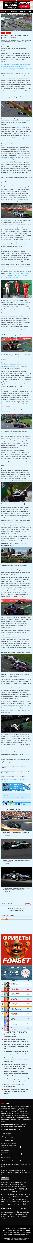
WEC (14, 1197)
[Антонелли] (7, 984)
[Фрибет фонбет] (16, 949)
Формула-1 (8, 33)
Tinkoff (14, 804)
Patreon (6, 804)
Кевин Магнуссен (8, 41)
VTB (16, 804)
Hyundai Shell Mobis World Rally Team (9, 1186)
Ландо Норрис (4, 1201)
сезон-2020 (16, 1214)
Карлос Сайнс (24, 1199)
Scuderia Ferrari (7, 40)
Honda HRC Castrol (18, 1184)
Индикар (18, 1199)
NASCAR (20, 1192)
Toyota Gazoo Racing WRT (6, 1197)
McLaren (4, 38)
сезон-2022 (4, 1216)
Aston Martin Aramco (6, 1182)
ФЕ (30, 1205)
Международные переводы (19, 804)
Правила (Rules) (6, 1133)
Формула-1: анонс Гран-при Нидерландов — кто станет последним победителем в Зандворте (16, 1091)
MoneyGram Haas (19, 38)
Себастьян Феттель (17, 1204)
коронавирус (4, 1214)
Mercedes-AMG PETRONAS (11, 38)
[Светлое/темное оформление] (2, 11)
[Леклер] (7, 999)
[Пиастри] (7, 1014)
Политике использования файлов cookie (18, 1234)
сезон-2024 (11, 1216)
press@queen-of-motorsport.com (11, 1154)
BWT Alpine (15, 1182)
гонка (16, 1211)
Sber (11, 804)
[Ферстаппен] (7, 1009)
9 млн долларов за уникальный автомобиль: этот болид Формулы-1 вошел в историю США (17, 1046)
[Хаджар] (7, 1018)
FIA (13, 1184)
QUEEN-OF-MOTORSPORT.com (18, 11)
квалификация (24, 1212)
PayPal (8, 804)
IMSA (19, 1186)
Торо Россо (13, 42)
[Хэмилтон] (7, 989)
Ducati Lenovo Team (6, 1184)
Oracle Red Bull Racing (9, 1194)
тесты (3, 1218)
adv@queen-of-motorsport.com (10, 1147)
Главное (3, 33)
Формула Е (23, 1209)
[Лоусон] (7, 1023)
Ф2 (27, 1204)
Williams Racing (24, 40)
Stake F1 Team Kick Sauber (16, 40)
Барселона (3, 1199)
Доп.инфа (24, 804)
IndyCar (24, 1186)
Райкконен (15, 310)
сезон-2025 (17, 1216)
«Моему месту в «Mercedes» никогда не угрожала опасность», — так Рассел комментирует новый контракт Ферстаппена (17, 1066)
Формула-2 (17, 1208)
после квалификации (20, 144)
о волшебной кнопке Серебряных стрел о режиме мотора (15, 159)
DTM (25, 1182)
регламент (10, 1214)
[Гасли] (7, 1028)
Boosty (3, 804)
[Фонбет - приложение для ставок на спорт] (16, 5)
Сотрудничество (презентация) (10, 1137)
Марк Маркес (4, 1204)
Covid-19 (21, 1182)
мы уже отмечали (20, 127)
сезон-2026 (24, 1216)
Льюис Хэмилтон (15, 41)
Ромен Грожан (21, 41)
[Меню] (30, 11)
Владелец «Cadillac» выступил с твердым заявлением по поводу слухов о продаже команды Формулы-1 (16, 1059)
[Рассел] (7, 994)
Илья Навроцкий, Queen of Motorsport (12, 798)
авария (11, 1212)
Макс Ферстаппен (25, 1201)
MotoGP (14, 1191)
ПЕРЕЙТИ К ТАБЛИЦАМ (16, 1032)
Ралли (10, 1205)
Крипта (21, 804)
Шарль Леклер (5, 1212)
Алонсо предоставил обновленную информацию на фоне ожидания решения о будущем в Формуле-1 (16, 1073)
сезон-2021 (23, 1214)
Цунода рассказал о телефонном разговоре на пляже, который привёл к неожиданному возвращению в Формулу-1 (17, 1080)
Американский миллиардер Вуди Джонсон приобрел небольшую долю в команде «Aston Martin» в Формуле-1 (17, 1053)
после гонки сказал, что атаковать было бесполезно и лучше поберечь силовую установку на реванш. (14, 275)
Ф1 (24, 1204)
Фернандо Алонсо (18, 42)
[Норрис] (7, 1004)
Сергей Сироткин (7, 42)
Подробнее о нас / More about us (10, 1129)
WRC (26, 1197)
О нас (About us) (6, 1135)
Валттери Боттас (11, 1199)
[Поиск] (5, 11)
